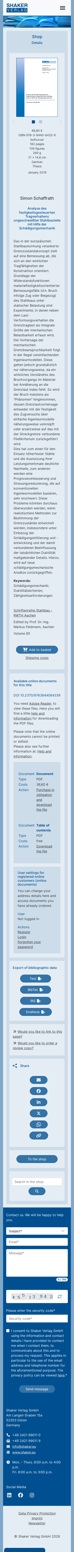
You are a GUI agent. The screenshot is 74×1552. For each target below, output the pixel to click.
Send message (37, 1389)
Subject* (15, 1231)
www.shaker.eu (24, 1452)
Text (33, 978)
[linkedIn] (9, 1495)
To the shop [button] (37, 1159)
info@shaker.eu (24, 1446)
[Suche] (37, 1191)
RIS (32, 1001)
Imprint (37, 1518)
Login (22, 937)
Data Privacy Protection (37, 1513)
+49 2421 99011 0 (26, 1435)
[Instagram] (32, 1495)
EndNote (33, 1012)
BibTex (33, 990)
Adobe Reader (40, 703)
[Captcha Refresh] (59, 1296)
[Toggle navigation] (63, 8)
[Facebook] (20, 1495)
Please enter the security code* (30, 1310)
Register (24, 932)
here (61, 1375)
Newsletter (37, 1523)
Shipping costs (37, 658)
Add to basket (40, 650)
